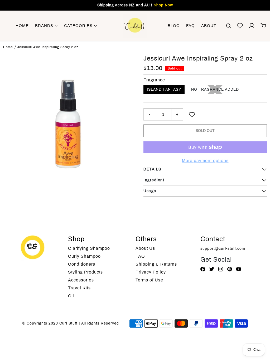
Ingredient (153, 180)
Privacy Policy (151, 272)
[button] (229, 25)
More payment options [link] (205, 160)
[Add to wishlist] (192, 114)
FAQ (190, 26)
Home (22, 26)
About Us (145, 248)
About (208, 26)
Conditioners (81, 264)
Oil (71, 296)
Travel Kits (79, 288)
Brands (45, 26)
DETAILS (152, 169)
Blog (174, 26)
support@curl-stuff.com (222, 249)
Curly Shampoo (84, 256)
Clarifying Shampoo (89, 248)
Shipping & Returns (156, 264)
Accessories (81, 280)
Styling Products (85, 272)
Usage (149, 191)
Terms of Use (149, 280)
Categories (79, 26)
